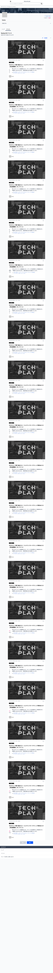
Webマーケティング (18, 72)
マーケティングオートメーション (19, 73)
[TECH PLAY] (27, 1)
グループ (5, 6)
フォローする (47, 16)
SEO (14, 72)
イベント (3, 853)
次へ (30, 842)
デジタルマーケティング (27, 72)
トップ (2, 850)
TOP (2, 6)
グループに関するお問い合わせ (7, 856)
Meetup (33, 72)
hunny (10, 6)
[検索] (41, 3)
